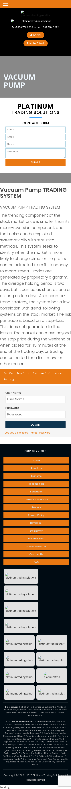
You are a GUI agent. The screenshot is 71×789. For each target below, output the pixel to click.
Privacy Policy (36, 515)
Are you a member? (16, 432)
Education (36, 491)
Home (36, 460)
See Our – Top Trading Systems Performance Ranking (33, 376)
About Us (36, 468)
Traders (36, 507)
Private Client (35, 43)
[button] (6, 4)
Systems (36, 476)
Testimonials (36, 484)
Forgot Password (40, 432)
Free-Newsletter (36, 546)
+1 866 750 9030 (23, 27)
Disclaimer (36, 530)
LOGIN (37, 35)
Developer (36, 523)
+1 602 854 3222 (49, 27)
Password (12, 408)
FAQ (36, 562)
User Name (13, 393)
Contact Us (36, 554)
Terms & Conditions (36, 499)
